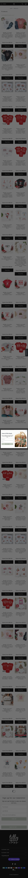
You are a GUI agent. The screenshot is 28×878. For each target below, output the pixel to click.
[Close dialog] (26, 430)
